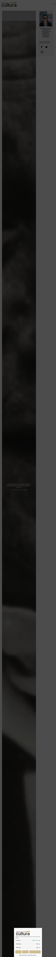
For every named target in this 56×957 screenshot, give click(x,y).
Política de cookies (23, 955)
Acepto (18, 951)
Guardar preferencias (35, 951)
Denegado (25, 951)
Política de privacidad (32, 955)
